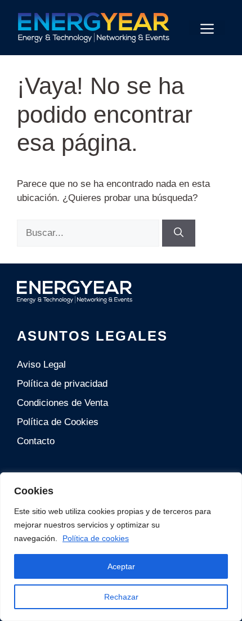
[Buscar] (178, 233)
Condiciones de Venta (62, 402)
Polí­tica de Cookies (57, 422)
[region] (121, 546)
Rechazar (121, 596)
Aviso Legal (41, 364)
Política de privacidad (62, 383)
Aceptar (121, 566)
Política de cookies (95, 538)
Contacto (36, 441)
